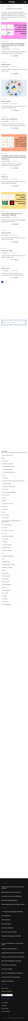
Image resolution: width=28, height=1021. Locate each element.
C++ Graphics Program (7, 469)
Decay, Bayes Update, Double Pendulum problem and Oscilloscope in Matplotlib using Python (13, 45)
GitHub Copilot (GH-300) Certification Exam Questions (12, 887)
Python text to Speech (6, 969)
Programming (5, 573)
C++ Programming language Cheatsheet (12, 911)
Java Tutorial (5, 539)
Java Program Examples (7, 536)
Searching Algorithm (7, 584)
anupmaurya (6, 66)
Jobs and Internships (7, 550)
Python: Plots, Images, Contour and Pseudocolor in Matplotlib (11, 214)
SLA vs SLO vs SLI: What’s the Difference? (11, 896)
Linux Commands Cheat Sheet (9, 932)
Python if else (5, 268)
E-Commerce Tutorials (7, 503)
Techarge (14, 1019)
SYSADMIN (4, 596)
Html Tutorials (5, 517)
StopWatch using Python (7, 981)
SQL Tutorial (5, 593)
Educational (5, 509)
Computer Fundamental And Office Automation (13, 480)
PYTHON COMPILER (5, 1011)
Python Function (6, 233)
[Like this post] (10, 56)
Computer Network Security (8, 486)
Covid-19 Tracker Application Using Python (12, 973)
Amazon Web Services (7, 455)
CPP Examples (5, 489)
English (5, 995)
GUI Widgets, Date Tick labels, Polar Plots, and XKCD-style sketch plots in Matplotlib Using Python (13, 157)
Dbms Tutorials (5, 495)
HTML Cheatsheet (5, 919)
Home (2, 6)
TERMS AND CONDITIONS (6, 991)
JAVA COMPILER (4, 1008)
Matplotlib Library (6, 561)
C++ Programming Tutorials (8, 472)
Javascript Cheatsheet (7, 928)
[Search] (23, 2)
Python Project (5, 579)
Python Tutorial (5, 581)
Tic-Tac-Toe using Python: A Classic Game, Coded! (12, 944)
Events (3, 512)
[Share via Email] (17, 56)
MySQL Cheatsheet (6, 924)
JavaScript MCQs (6, 547)
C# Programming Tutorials (8, 466)
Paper (3, 570)
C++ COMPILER (4, 1002)
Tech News (4, 598)
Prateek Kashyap (6, 49)
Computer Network (6, 483)
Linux (3, 559)
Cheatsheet (5, 478)
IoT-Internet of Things (7, 530)
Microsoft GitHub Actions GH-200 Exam (11, 892)
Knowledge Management (8, 556)
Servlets (4, 587)
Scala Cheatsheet (5, 915)
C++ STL (4, 475)
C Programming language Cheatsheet (11, 936)
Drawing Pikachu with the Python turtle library (13, 953)
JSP (3, 553)
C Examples (5, 461)
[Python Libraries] (14, 88)
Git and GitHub (5, 515)
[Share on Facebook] (12, 56)
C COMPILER (4, 1005)
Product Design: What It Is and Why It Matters (13, 904)
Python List (4, 177)
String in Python (5, 64)
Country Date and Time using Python (10, 977)
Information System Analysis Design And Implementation (11, 521)
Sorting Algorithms (6, 590)
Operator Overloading (7, 567)
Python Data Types (7, 250)
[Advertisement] (14, 300)
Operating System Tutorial (8, 564)
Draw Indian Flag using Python (9, 948)
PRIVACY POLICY (4, 988)
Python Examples (6, 576)
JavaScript (4, 542)
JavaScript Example (6, 544)
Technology (5, 601)
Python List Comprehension (9, 119)
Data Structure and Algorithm (9, 492)
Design (3, 498)
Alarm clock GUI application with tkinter (11, 961)
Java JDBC (4, 533)
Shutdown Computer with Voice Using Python (12, 957)
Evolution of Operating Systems (9, 900)
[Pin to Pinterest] (15, 56)
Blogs (3, 458)
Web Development (6, 604)
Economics (4, 506)
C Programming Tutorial (7, 463)
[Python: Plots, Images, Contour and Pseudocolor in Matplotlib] (14, 200)
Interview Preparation (7, 524)
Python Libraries (6, 101)
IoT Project (4, 527)
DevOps (4, 500)
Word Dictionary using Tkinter (8, 965)
